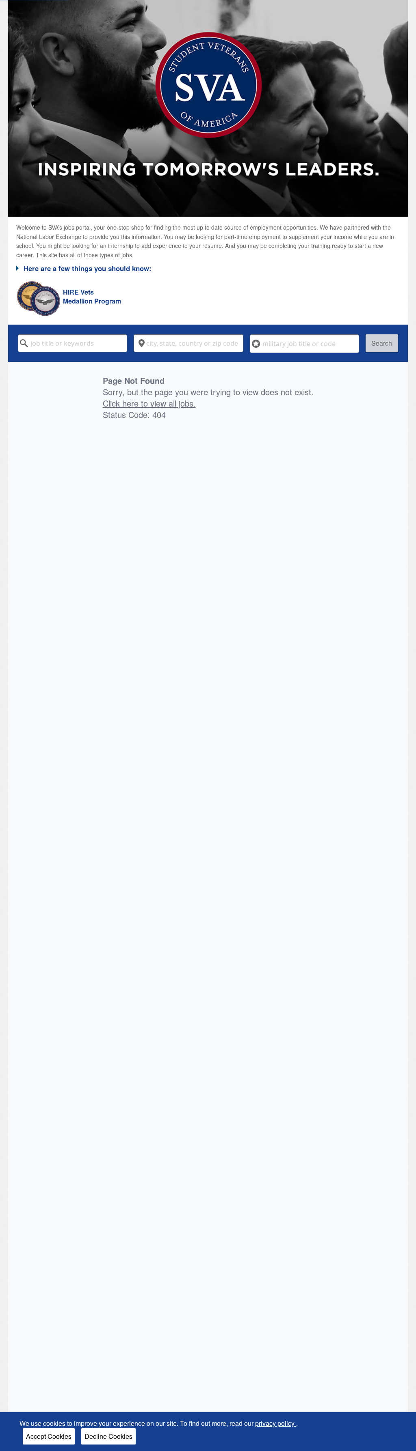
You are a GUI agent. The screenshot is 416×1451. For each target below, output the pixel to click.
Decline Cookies (108, 1436)
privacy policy (275, 1423)
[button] (207, 268)
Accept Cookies (49, 1436)
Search (381, 343)
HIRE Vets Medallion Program (92, 297)
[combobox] (72, 343)
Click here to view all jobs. (149, 403)
